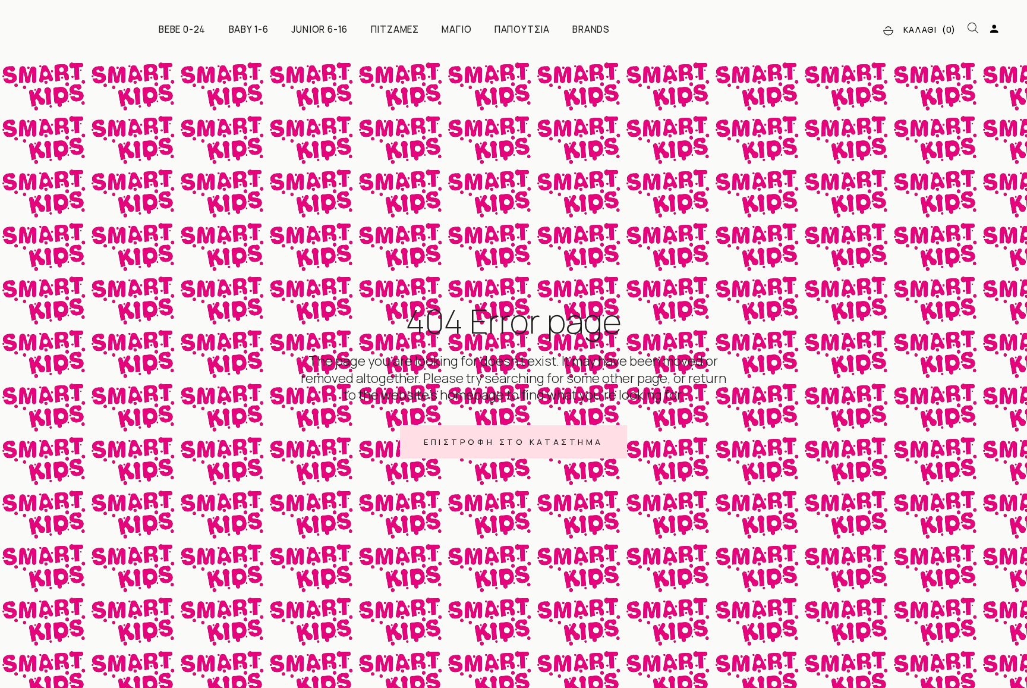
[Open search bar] (973, 28)
